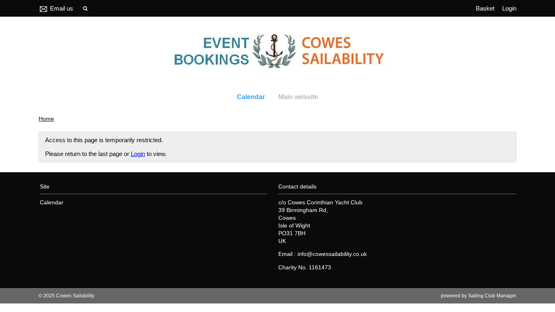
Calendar (251, 96)
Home (46, 118)
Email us (61, 8)
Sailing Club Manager (492, 296)
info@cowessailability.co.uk (332, 254)
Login (509, 8)
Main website (298, 96)
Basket (485, 8)
